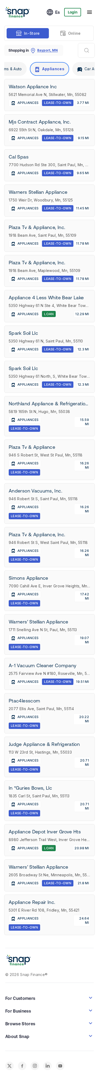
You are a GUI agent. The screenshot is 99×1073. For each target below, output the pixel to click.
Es (57, 12)
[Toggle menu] (89, 12)
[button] (49, 1038)
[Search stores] (86, 50)
